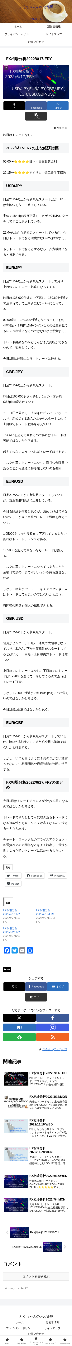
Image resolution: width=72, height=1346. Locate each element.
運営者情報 (52, 1322)
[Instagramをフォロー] (52, 1027)
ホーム (20, 1322)
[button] (36, 116)
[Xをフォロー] (19, 1018)
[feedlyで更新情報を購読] (19, 1037)
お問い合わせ (36, 1333)
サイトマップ (52, 1328)
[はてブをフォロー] (19, 1027)
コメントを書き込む (36, 1276)
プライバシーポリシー (19, 1328)
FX (8, 969)
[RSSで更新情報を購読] (52, 1037)
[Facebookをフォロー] (52, 1018)
